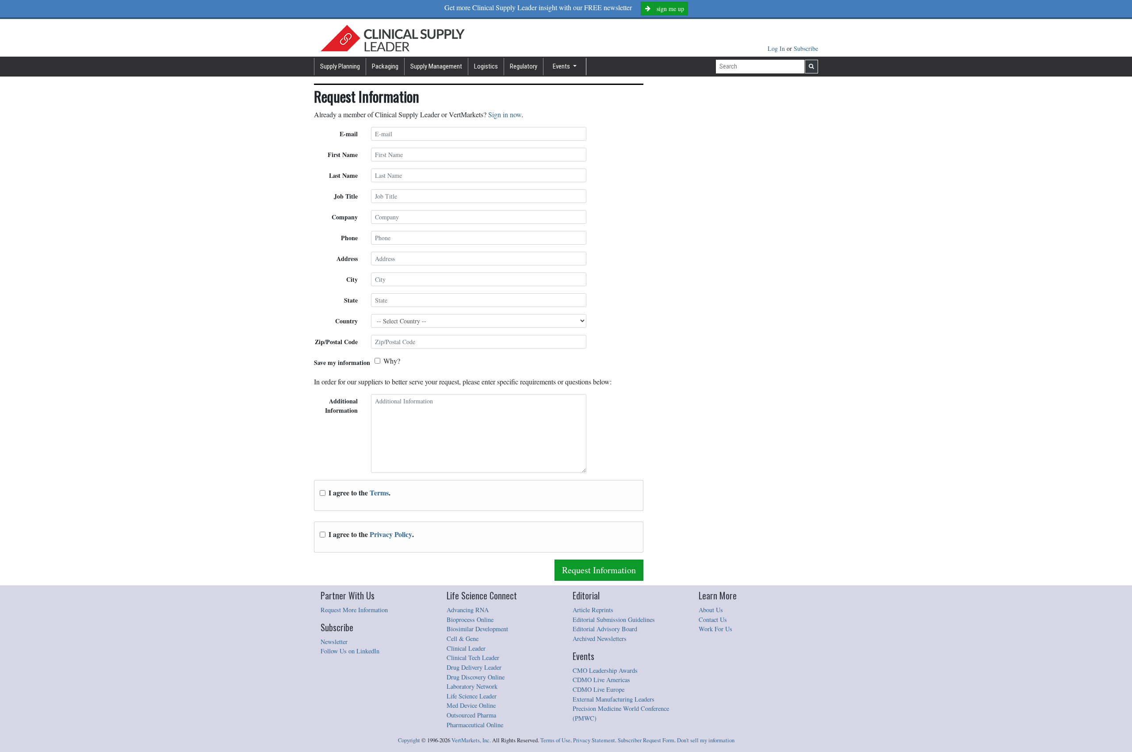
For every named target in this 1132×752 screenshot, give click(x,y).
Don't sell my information (705, 740)
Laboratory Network (472, 686)
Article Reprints (593, 610)
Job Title (346, 196)
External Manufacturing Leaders (613, 699)
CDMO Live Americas (601, 679)
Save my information (342, 362)
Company (345, 217)
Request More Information (354, 610)
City (352, 279)
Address (347, 258)
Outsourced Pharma (471, 715)
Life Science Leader (472, 696)
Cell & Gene (462, 638)
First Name (343, 154)
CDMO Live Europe (598, 689)
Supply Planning (340, 66)
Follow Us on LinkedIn (350, 651)
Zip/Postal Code (336, 341)
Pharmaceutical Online (475, 725)
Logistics (486, 66)
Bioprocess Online (470, 619)
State (351, 300)
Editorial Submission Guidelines (614, 619)
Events (562, 66)
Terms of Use (555, 740)
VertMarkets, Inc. (471, 740)
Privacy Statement (594, 740)
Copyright (409, 740)
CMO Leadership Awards (605, 670)
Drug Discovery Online (476, 677)
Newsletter (334, 641)
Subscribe (806, 48)
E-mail (349, 133)
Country (346, 321)
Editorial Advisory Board (605, 629)
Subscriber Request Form (646, 740)
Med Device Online (471, 705)
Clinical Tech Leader (473, 657)
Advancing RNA (468, 610)
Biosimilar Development (477, 629)
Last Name (343, 175)
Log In (777, 48)
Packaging (385, 66)
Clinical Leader (466, 648)
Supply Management (436, 66)
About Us (711, 610)
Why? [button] (391, 360)
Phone (349, 237)
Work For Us (715, 629)
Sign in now (504, 114)
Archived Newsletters (600, 638)
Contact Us (713, 619)
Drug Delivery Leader (474, 667)
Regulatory (523, 66)
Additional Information (341, 405)
